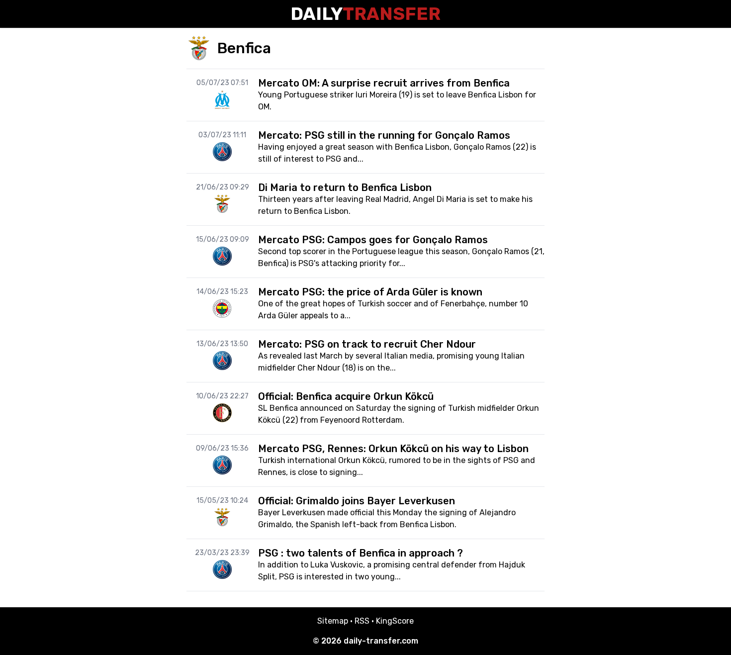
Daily (365, 13)
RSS (362, 621)
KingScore (395, 621)
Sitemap (332, 621)
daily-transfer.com (381, 641)
